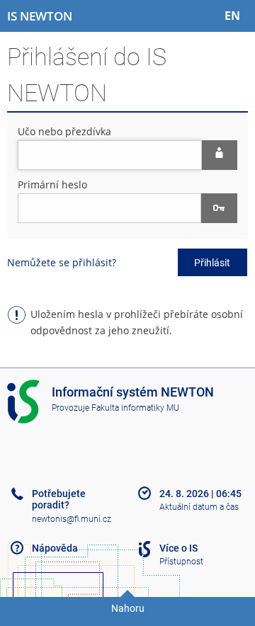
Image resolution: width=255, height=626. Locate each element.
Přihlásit (212, 262)
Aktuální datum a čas (199, 507)
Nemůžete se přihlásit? (61, 262)
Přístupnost (181, 562)
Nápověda (55, 548)
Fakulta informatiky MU (135, 408)
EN (232, 15)
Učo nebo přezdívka (64, 131)
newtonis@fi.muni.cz (71, 519)
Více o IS (178, 548)
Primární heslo (52, 184)
